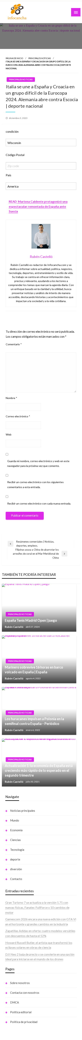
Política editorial (20, 1012)
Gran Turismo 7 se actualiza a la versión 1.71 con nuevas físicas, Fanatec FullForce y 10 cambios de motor (37, 907)
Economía (16, 830)
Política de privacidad (23, 1022)
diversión (16, 869)
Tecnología (17, 849)
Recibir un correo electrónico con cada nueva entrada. (39, 503)
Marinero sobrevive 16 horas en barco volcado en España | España (34, 669)
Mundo (14, 820)
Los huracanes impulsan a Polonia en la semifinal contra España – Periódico (34, 721)
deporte (15, 859)
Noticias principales (22, 810)
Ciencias (15, 840)
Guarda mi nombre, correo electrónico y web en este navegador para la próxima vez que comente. (38, 463)
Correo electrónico (18, 416)
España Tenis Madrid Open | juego (31, 620)
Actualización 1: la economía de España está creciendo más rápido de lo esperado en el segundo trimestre (39, 770)
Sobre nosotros (20, 983)
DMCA (14, 1002)
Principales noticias (39, 58)
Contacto (16, 879)
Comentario (14, 344)
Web (8, 434)
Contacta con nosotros (24, 992)
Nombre (11, 398)
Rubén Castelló (14, 626)
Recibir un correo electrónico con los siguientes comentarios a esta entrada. (35, 484)
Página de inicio (14, 58)
